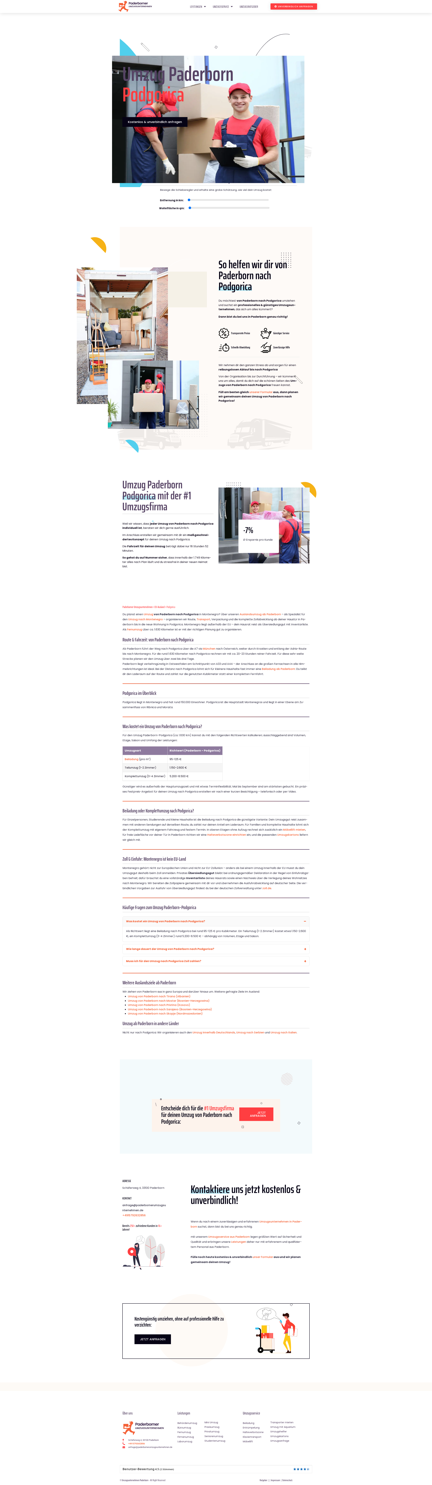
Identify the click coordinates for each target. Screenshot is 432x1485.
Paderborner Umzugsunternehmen (138, 607)
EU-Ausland (160, 607)
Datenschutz (287, 1480)
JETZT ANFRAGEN (152, 1339)
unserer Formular (261, 392)
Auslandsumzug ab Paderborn (260, 614)
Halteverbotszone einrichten (226, 835)
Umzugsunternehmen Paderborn (135, 1480)
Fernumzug (134, 629)
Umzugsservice (221, 6)
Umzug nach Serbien (250, 1032)
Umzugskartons (288, 835)
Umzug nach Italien (284, 1032)
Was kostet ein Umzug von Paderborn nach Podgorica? (165, 921)
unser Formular (263, 1257)
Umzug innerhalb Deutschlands (214, 1032)
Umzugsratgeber (249, 6)
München (209, 649)
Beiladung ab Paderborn (278, 669)
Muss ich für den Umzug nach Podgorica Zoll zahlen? (163, 961)
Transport (203, 619)
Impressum (275, 1480)
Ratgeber (263, 1480)
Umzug (148, 614)
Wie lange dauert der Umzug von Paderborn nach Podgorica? (170, 949)
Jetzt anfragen (258, 1114)
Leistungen (196, 6)
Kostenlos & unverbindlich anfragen (155, 122)
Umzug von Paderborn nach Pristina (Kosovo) (159, 1005)
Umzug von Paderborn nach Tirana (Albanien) (159, 996)
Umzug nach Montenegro (145, 619)
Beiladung (131, 759)
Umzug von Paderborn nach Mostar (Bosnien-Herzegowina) (169, 1001)
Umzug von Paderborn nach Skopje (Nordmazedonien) (165, 1014)
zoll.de (266, 888)
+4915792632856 (134, 1215)
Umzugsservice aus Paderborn (229, 1237)
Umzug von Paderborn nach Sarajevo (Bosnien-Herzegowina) (170, 1009)
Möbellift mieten (294, 830)
